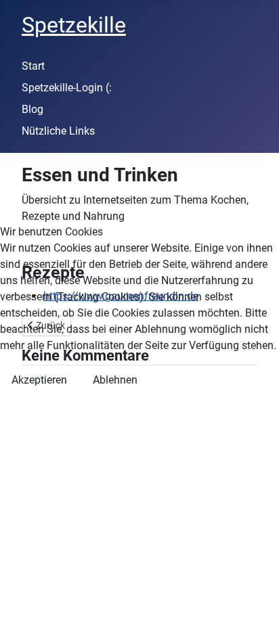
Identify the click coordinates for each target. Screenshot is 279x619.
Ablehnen (115, 379)
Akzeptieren (39, 379)
